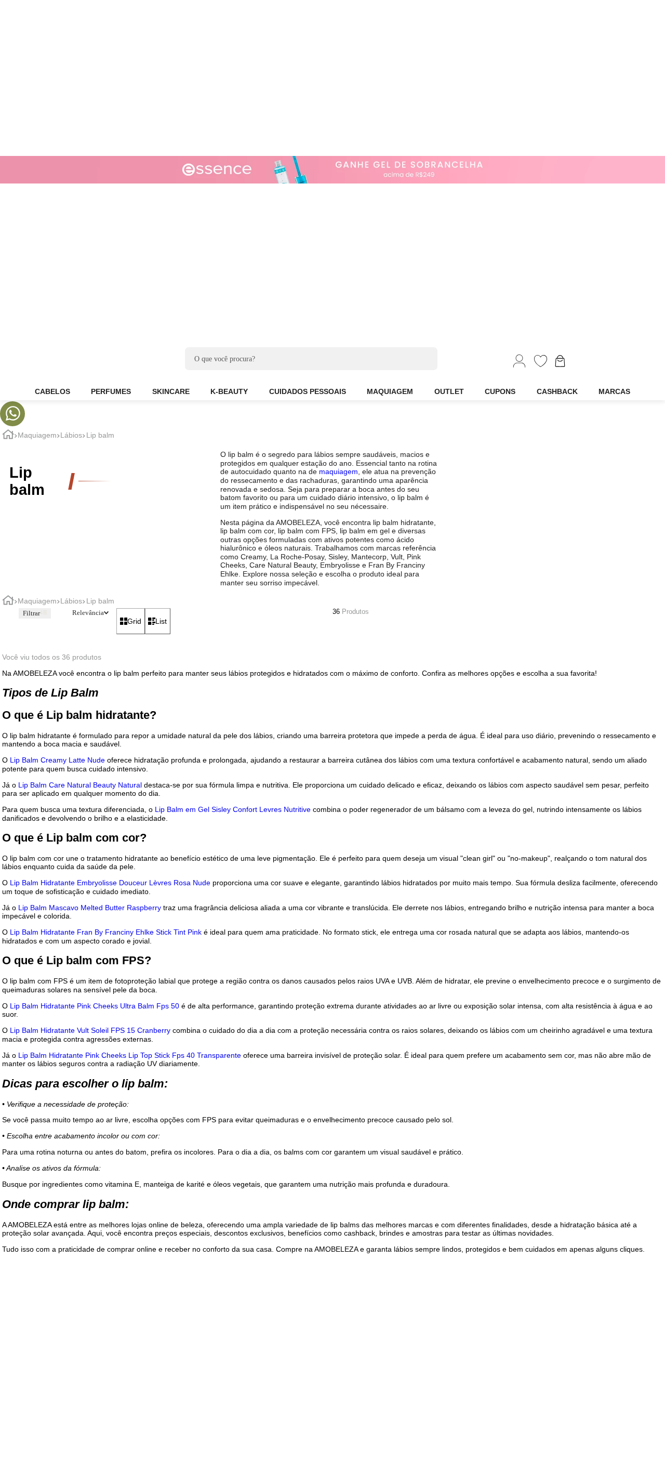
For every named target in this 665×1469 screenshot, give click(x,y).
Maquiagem (37, 435)
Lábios (71, 435)
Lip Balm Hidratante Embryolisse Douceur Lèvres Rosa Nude (110, 882)
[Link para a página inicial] (8, 436)
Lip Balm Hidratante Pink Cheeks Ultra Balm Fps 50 (94, 1006)
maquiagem (338, 471)
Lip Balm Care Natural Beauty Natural (80, 785)
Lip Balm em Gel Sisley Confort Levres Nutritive (233, 809)
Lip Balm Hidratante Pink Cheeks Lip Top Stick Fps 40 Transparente (129, 1055)
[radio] (130, 621)
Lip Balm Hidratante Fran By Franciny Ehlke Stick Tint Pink (106, 932)
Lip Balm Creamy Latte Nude (57, 760)
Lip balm (100, 435)
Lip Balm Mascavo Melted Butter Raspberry (89, 907)
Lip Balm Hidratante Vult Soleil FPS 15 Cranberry (90, 1030)
